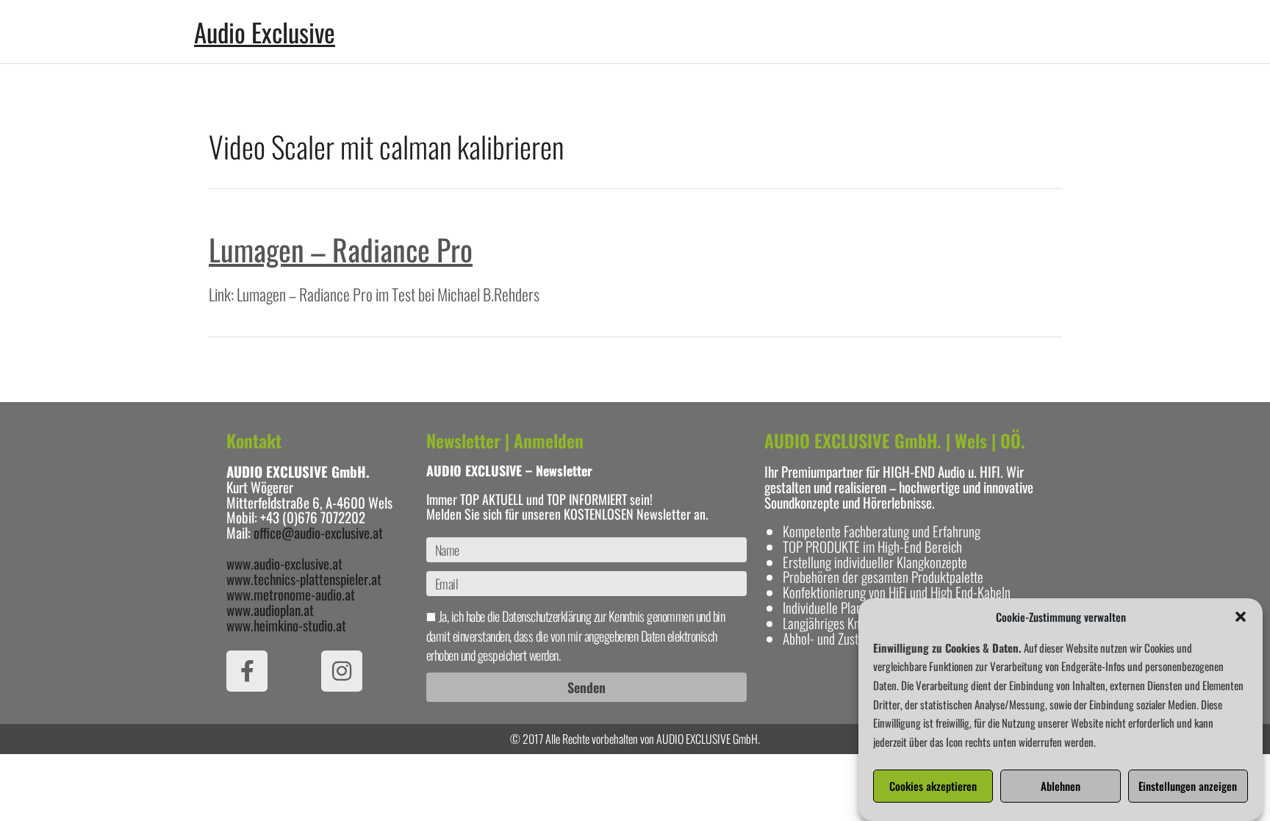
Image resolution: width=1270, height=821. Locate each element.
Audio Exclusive (264, 31)
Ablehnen (1060, 786)
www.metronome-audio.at (290, 594)
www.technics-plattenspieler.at (303, 578)
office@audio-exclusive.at (318, 532)
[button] (1240, 616)
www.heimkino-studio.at (286, 624)
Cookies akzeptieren (933, 786)
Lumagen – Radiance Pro (341, 249)
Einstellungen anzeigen (1187, 786)
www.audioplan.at (270, 609)
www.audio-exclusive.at (284, 563)
